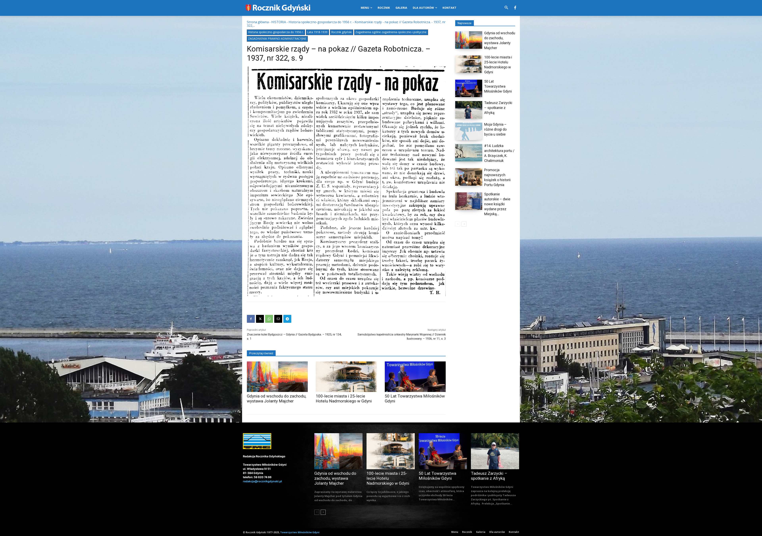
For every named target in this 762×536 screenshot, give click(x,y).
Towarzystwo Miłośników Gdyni (299, 532)
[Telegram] (287, 319)
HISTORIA (278, 22)
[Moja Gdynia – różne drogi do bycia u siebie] (468, 131)
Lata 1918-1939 (317, 32)
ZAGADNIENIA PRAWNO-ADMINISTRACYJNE (277, 38)
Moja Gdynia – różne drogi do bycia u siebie (495, 129)
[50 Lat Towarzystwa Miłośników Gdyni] (415, 376)
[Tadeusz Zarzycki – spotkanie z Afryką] (468, 109)
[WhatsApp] (269, 319)
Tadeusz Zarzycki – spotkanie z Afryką (498, 108)
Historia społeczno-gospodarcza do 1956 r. (320, 22)
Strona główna (258, 22)
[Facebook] (515, 8)
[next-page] (464, 224)
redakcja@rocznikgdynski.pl (262, 481)
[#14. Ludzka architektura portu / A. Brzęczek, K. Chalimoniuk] (468, 152)
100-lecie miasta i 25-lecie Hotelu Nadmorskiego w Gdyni (344, 398)
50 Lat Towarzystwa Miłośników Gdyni (498, 86)
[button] (506, 7)
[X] (260, 319)
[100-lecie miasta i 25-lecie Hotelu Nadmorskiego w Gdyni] (346, 376)
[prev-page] (457, 224)
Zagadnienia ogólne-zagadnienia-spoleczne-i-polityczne (390, 32)
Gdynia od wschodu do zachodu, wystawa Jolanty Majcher (276, 398)
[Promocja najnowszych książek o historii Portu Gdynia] (468, 177)
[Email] (278, 319)
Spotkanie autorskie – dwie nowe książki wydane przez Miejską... (497, 204)
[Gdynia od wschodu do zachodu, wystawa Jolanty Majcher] (277, 376)
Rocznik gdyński (341, 32)
